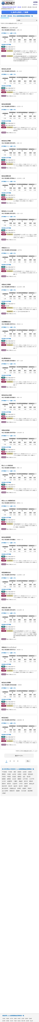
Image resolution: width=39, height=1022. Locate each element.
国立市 (10, 786)
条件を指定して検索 (19, 12)
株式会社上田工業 (6, 68)
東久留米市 (5, 788)
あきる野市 (5, 791)
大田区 (25, 774)
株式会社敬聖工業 (6, 176)
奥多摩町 (30, 791)
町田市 (9, 783)
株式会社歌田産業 (6, 104)
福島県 (26, 1018)
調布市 (4, 783)
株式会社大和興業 (6, 682)
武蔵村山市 (13, 788)
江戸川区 (25, 779)
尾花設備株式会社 (6, 572)
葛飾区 (19, 779)
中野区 (9, 776)
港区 (15, 772)
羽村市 (29, 788)
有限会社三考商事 (6, 284)
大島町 (4, 793)
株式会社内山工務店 (7, 395)
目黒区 (19, 774)
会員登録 (35, 2)
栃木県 (3, 1020)
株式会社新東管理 (6, 537)
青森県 (7, 1018)
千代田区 (4, 772)
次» (28, 761)
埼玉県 (11, 1020)
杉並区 (14, 776)
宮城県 (15, 1018)
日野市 (26, 783)
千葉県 (15, 1020)
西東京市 (12, 791)
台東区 (30, 772)
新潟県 (27, 1020)
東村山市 (31, 783)
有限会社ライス (6, 247)
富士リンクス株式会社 (7, 465)
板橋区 (4, 779)
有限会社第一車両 (6, 607)
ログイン (35, 4)
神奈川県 (23, 1020)
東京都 (19, 7)
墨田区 (4, 774)
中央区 (10, 772)
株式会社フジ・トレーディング (10, 27)
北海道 (3, 1018)
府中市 (26, 781)
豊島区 (19, 776)
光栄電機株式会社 (6, 321)
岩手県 (11, 1018)
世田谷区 (30, 774)
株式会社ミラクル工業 (7, 211)
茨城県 (30, 1018)
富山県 (31, 1020)
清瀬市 (26, 786)
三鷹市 (15, 781)
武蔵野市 (9, 781)
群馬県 (7, 1020)
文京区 (25, 772)
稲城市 (24, 788)
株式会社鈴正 (5, 717)
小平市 (21, 783)
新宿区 (19, 772)
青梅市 (21, 781)
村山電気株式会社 (6, 358)
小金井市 (14, 783)
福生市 (15, 786)
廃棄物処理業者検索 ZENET (9, 7)
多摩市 (19, 788)
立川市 (4, 781)
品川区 (14, 774)
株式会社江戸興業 (6, 140)
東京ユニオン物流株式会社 (8, 500)
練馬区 (9, 779)
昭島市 (31, 781)
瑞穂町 (18, 791)
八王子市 (31, 779)
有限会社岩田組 (6, 430)
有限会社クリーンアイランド (9, 647)
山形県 (22, 1018)
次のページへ (19, 755)
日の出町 (23, 791)
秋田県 (19, 1018)
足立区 (14, 779)
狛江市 (21, 786)
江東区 (9, 774)
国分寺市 (4, 786)
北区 (24, 776)
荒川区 (28, 776)
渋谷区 (4, 776)
